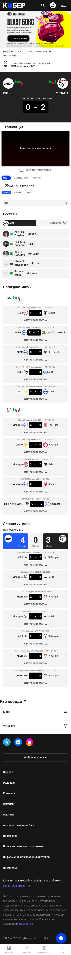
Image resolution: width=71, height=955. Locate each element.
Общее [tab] (6, 192)
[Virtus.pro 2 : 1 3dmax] (50, 82)
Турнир (37, 177)
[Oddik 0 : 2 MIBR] (15, 81)
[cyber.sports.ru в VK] (18, 742)
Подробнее (26, 923)
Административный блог (18, 825)
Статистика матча (35, 320)
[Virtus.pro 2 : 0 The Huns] (55, 81)
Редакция (9, 782)
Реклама (8, 814)
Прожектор (10, 835)
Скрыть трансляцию (38, 170)
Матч (6, 177)
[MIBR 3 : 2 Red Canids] (19, 82)
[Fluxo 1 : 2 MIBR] (17, 82)
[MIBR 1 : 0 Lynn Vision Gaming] (20, 82)
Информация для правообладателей (26, 857)
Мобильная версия (36, 757)
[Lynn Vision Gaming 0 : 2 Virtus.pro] (49, 81)
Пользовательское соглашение (23, 846)
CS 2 (20, 51)
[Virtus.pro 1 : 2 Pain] (52, 83)
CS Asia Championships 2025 (39, 51)
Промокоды (10, 867)
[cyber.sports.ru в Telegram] (7, 742)
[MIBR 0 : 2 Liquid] (22, 83)
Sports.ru (12, 896)
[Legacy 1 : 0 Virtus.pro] (54, 83)
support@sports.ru (14, 885)
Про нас (8, 772)
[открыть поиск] (43, 5)
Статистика (21, 177)
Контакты (9, 793)
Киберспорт (8, 51)
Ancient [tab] (18, 192)
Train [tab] (29, 192)
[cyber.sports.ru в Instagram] (30, 742)
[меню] (63, 5)
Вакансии (9, 803)
